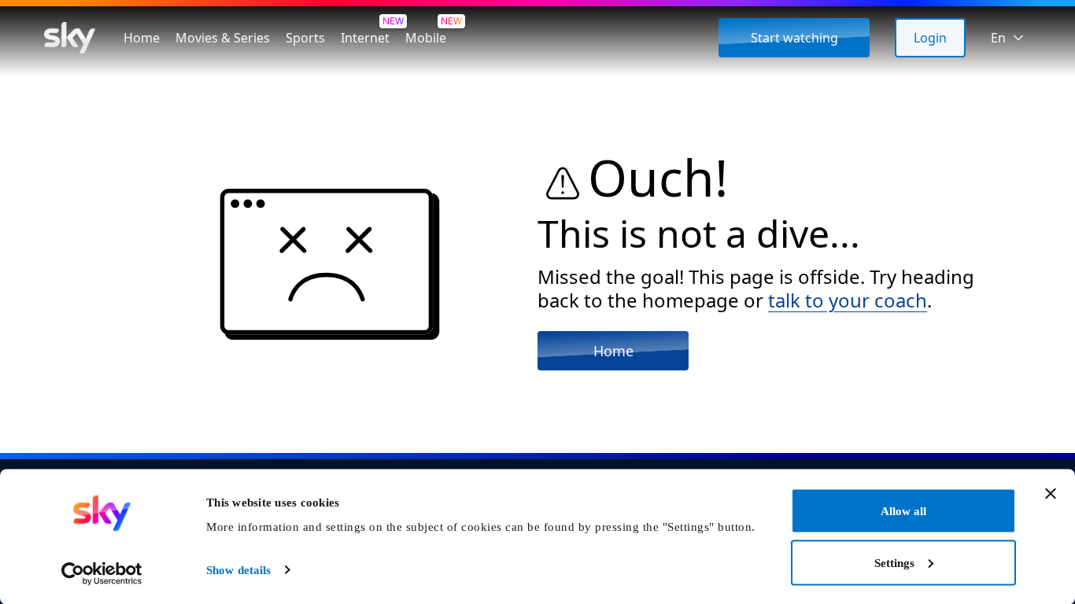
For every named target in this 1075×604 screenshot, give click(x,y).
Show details (238, 570)
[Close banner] (1050, 493)
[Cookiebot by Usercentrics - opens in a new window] (102, 573)
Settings (894, 562)
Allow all (903, 511)
